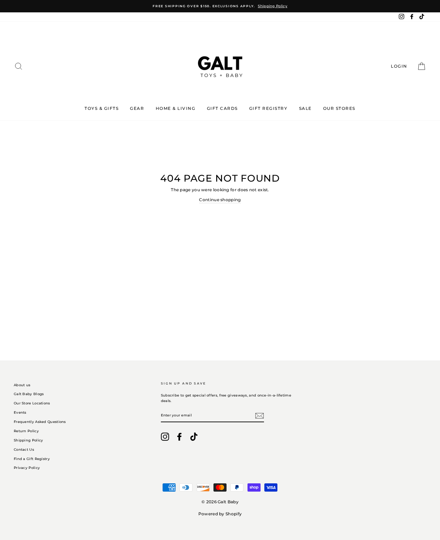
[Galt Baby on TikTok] (194, 437)
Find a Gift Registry (32, 459)
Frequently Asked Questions (40, 422)
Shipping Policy (28, 440)
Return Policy (26, 431)
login (401, 66)
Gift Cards (222, 108)
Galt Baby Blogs (29, 394)
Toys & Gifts (102, 108)
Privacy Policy (27, 468)
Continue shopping (220, 199)
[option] (220, 6)
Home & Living (176, 108)
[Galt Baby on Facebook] (179, 437)
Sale (305, 108)
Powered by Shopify (220, 513)
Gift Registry (268, 108)
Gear (137, 108)
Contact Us (24, 449)
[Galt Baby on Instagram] (165, 437)
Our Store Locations (32, 403)
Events (20, 412)
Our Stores (339, 108)
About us (22, 385)
